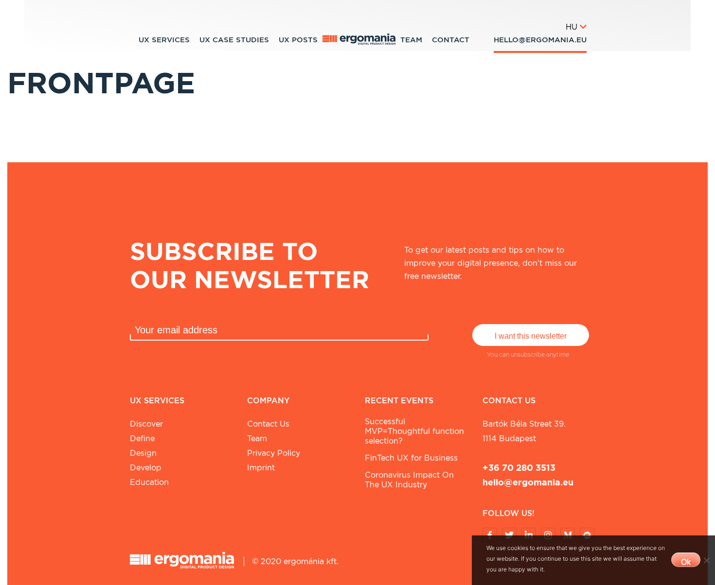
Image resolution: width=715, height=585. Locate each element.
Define (142, 438)
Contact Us (268, 424)
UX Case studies (234, 39)
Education (149, 482)
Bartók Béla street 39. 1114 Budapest (524, 431)
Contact (450, 39)
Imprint (261, 467)
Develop (145, 467)
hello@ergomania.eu (540, 39)
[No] (706, 560)
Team (411, 39)
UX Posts (298, 39)
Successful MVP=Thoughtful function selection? (414, 431)
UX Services (164, 39)
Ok (686, 562)
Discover (146, 424)
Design (143, 453)
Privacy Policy (273, 453)
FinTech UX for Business (411, 458)
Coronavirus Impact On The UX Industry (409, 479)
